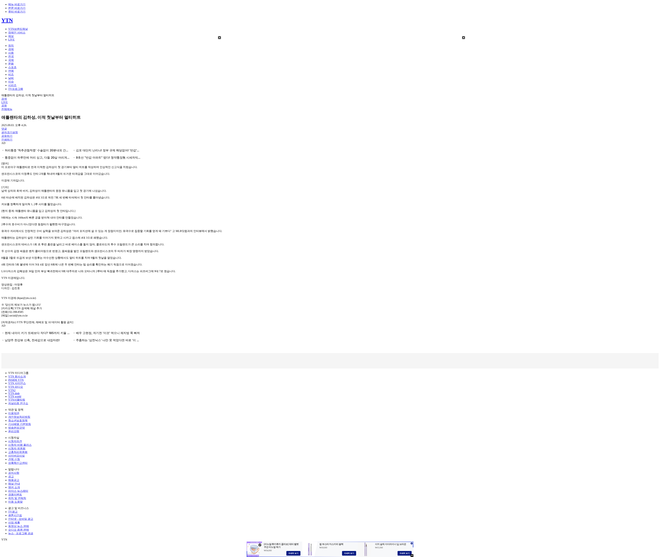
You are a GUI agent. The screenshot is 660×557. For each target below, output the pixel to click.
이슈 (11, 81)
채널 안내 (14, 483)
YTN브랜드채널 (18, 28)
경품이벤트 (15, 494)
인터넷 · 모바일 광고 (20, 518)
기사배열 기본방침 (19, 424)
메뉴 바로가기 (16, 4)
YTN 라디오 (15, 386)
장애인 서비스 (16, 32)
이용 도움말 (15, 501)
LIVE (11, 39)
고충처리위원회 (18, 452)
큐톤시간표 (15, 515)
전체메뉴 (6, 109)
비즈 (11, 74)
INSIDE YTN (16, 379)
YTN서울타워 (16, 399)
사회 (11, 52)
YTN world (14, 396)
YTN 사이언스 (17, 383)
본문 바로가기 (16, 8)
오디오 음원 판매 (18, 529)
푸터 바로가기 (16, 11)
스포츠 (12, 67)
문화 (11, 63)
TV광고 (13, 511)
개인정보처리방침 (19, 416)
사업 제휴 (14, 522)
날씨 (11, 78)
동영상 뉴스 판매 (18, 526)
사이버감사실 (16, 455)
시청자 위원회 (16, 448)
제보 (11, 36)
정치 (11, 45)
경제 (11, 49)
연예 (11, 70)
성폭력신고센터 (18, 462)
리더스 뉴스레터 (18, 490)
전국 (11, 56)
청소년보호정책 (18, 420)
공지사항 (13, 472)
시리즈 (12, 85)
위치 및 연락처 (17, 498)
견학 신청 (14, 459)
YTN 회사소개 (17, 376)
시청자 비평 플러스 (20, 444)
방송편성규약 (16, 427)
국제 (11, 60)
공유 (4, 105)
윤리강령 (13, 431)
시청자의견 (15, 441)
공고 (11, 476)
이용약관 (13, 413)
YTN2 (11, 390)
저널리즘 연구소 (18, 403)
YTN (7, 20)
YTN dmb (14, 393)
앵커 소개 (14, 487)
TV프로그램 (15, 88)
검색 (4, 98)
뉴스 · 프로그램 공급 (20, 533)
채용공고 (13, 480)
